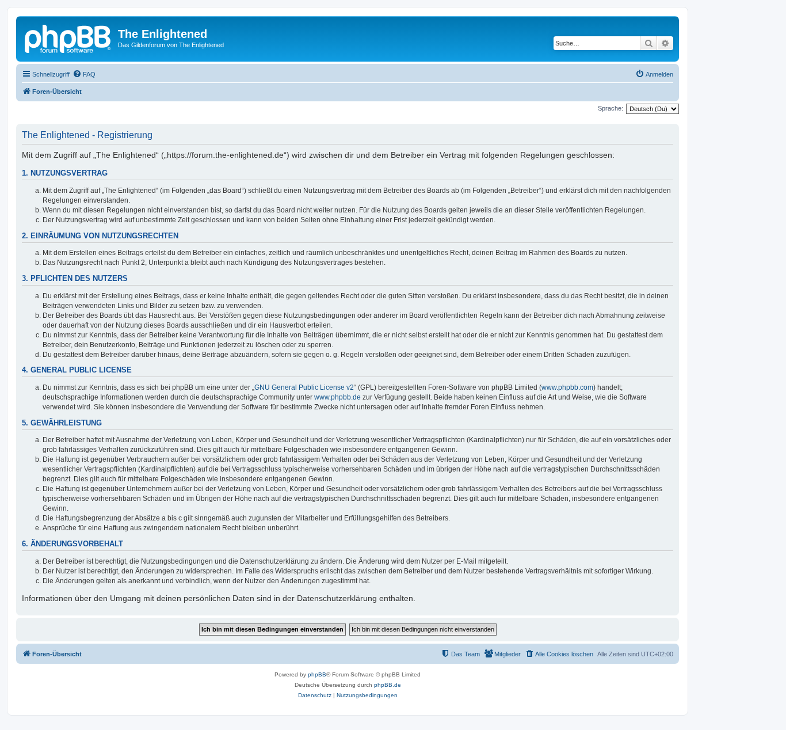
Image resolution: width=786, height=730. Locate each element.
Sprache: (610, 108)
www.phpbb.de (337, 397)
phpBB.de (387, 685)
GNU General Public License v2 (304, 387)
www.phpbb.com (567, 387)
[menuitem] (84, 74)
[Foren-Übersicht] (68, 37)
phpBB (317, 674)
